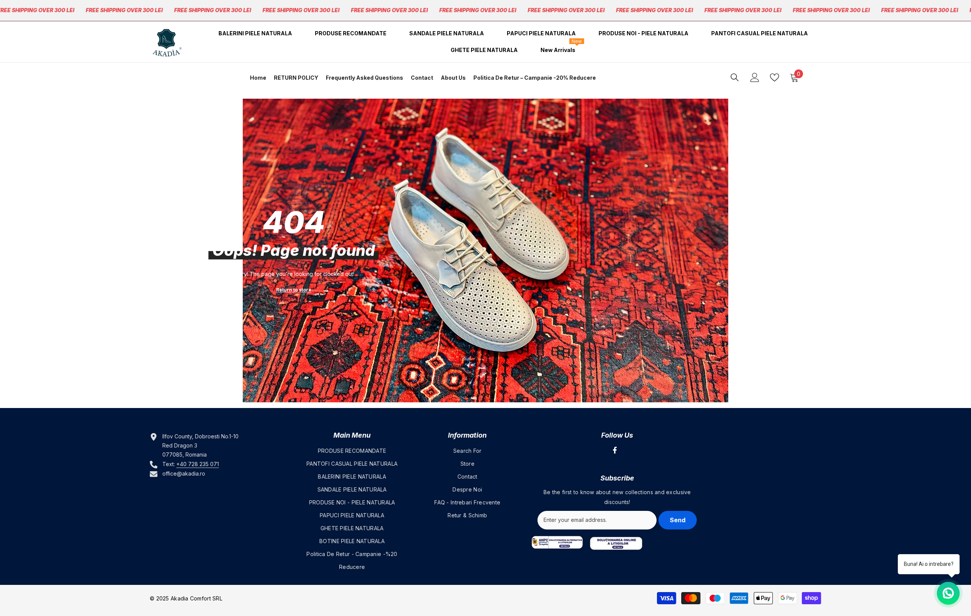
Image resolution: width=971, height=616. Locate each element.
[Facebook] (615, 450)
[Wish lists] (774, 77)
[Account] (754, 77)
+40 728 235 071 (197, 464)
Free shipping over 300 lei (124, 10)
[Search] (735, 77)
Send (677, 520)
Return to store (293, 290)
